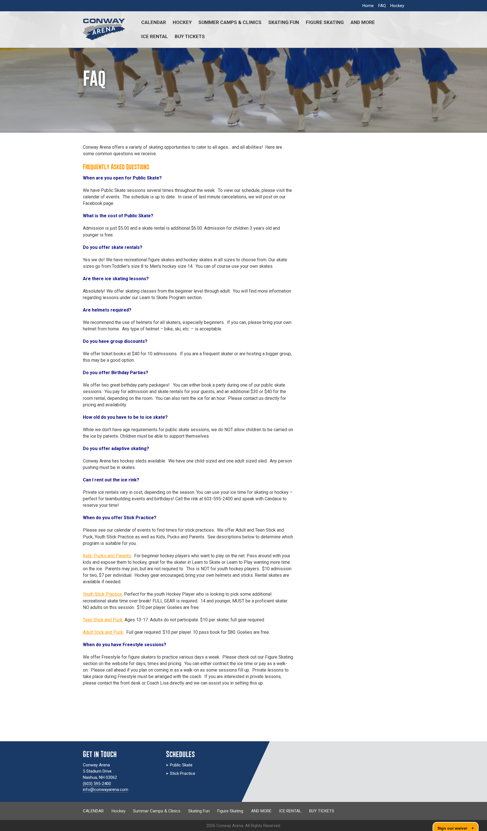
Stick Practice (182, 773)
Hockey (397, 5)
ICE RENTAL (154, 36)
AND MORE (363, 22)
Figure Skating (325, 22)
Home (368, 5)
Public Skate (181, 765)
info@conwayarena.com (105, 789)
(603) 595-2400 (97, 783)
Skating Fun (283, 22)
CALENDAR (153, 22)
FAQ (382, 5)
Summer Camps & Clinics (230, 22)
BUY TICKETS (190, 36)
